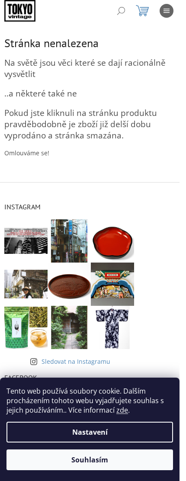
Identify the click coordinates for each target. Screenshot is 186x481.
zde (122, 410)
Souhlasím (89, 460)
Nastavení (90, 432)
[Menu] (166, 10)
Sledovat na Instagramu (76, 361)
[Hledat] (121, 10)
